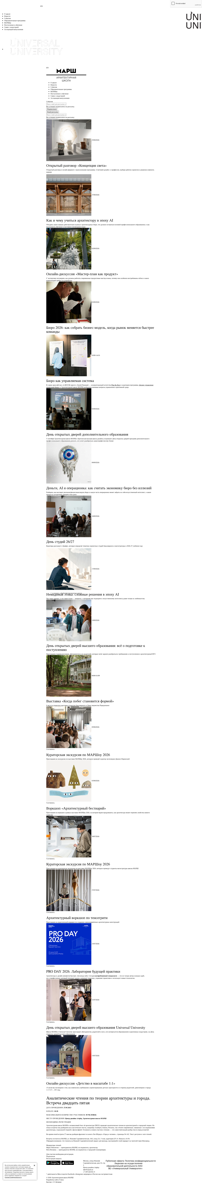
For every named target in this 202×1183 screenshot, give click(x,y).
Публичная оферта (115, 1161)
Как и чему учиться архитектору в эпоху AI (79, 220)
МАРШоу (7, 23)
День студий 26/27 (60, 541)
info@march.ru (88, 1169)
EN (41, 6)
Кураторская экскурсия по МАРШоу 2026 (78, 754)
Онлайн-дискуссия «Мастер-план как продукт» (82, 273)
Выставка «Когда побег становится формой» (80, 701)
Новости (7, 16)
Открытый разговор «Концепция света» (76, 165)
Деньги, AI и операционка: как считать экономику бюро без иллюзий (99, 487)
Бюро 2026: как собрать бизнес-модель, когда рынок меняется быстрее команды (100, 329)
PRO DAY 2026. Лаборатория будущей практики (83, 971)
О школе (7, 14)
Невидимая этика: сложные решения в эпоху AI (82, 594)
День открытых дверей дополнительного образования (87, 434)
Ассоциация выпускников (13, 29)
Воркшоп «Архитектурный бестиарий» (76, 808)
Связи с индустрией (11, 27)
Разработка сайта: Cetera (55, 1180)
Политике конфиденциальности (13, 1177)
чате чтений (147, 1134)
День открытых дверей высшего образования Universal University (95, 1027)
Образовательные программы (14, 20)
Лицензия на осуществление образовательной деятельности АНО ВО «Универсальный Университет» (124, 1166)
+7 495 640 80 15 (89, 1172)
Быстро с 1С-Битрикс (54, 1182)
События (7, 18)
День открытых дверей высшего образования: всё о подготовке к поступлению (95, 647)
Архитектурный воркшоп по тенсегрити (77, 917)
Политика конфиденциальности (140, 1161)
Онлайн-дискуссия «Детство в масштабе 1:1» (80, 1083)
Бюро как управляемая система (70, 380)
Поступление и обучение (13, 25)
